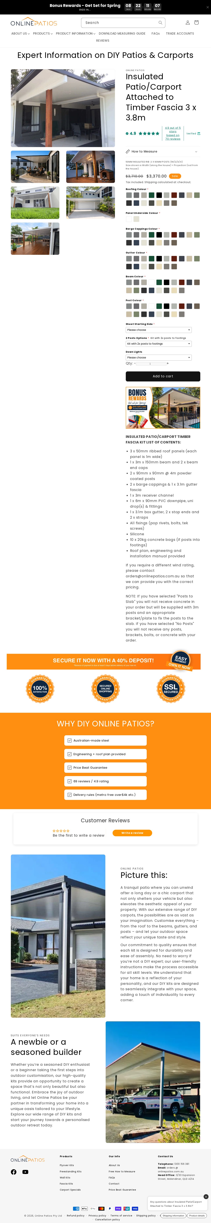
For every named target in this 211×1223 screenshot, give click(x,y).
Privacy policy (97, 1215)
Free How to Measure (122, 1171)
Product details (197, 1215)
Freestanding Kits (71, 1171)
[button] (20, 33)
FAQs (112, 1177)
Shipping (151, 182)
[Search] (160, 22)
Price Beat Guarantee (122, 1189)
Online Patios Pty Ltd (48, 1215)
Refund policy (76, 1215)
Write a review (132, 833)
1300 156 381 (181, 1164)
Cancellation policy (107, 1219)
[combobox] (123, 23)
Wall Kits (65, 1177)
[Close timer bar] (207, 7)
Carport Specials (70, 1189)
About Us (114, 1165)
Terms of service (121, 1215)
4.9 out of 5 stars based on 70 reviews (173, 133)
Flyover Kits (67, 1165)
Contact (114, 1183)
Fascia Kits (66, 1183)
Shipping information (173, 1215)
